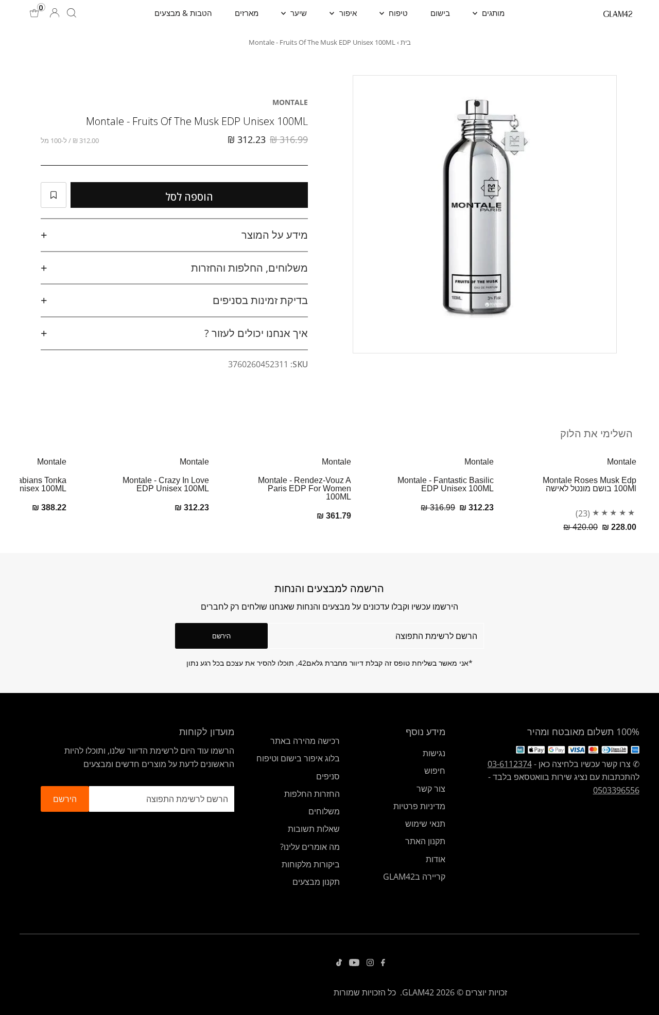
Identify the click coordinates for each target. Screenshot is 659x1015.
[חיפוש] (71, 13)
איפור (347, 13)
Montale (290, 102)
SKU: (299, 364)
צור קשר (431, 788)
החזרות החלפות (312, 793)
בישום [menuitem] (440, 13)
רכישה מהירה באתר (305, 740)
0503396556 (616, 790)
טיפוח (397, 13)
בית (406, 42)
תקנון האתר (425, 841)
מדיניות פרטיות (419, 806)
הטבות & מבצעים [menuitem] (183, 13)
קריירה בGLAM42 (414, 876)
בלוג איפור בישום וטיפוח (298, 758)
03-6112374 (510, 764)
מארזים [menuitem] (246, 13)
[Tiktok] (339, 963)
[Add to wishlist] (53, 195)
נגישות (434, 753)
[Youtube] (354, 963)
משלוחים (324, 811)
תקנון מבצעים (316, 881)
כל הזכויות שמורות (365, 992)
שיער (297, 13)
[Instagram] (370, 963)
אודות (435, 859)
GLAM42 (418, 992)
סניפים (328, 776)
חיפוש (434, 770)
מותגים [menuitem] (492, 13)
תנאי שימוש (425, 823)
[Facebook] (383, 963)
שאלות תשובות (314, 828)
